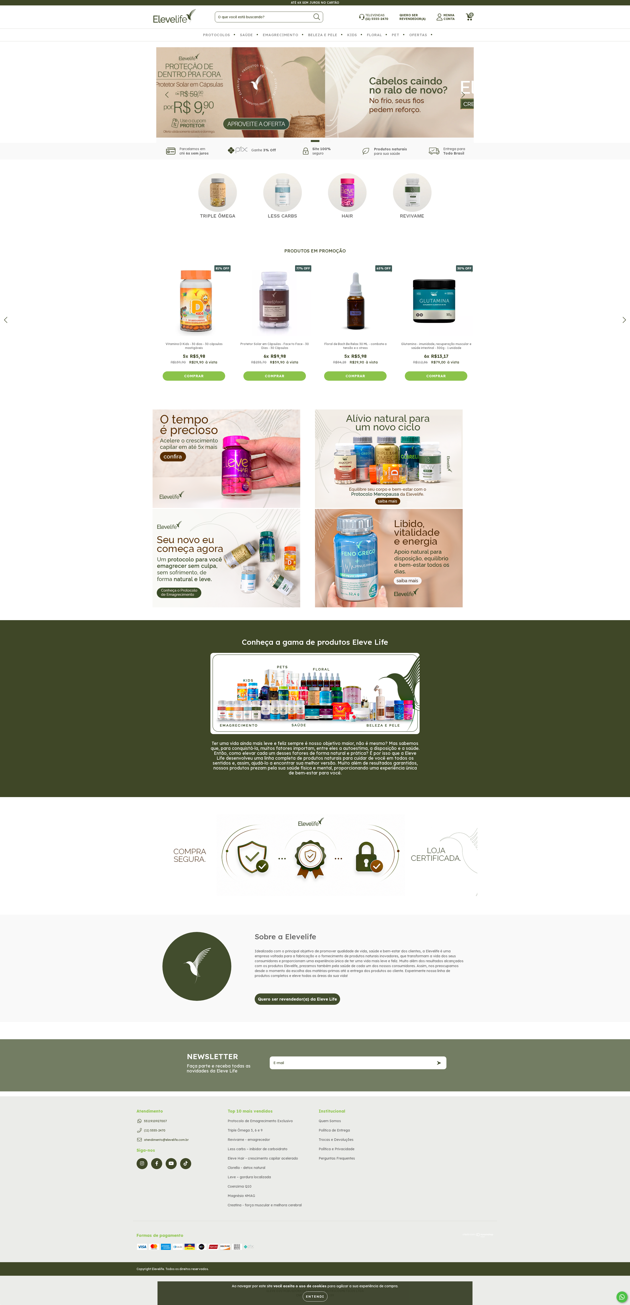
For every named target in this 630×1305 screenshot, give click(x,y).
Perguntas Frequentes (337, 1158)
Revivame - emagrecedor (249, 1139)
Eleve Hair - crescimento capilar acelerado (263, 1158)
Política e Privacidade (336, 1149)
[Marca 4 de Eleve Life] (412, 195)
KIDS (352, 35)
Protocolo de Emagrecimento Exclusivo (260, 1121)
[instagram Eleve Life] (142, 1163)
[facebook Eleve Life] (156, 1163)
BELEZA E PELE (322, 35)
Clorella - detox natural (246, 1167)
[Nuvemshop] (478, 1236)
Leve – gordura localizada (249, 1177)
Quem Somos (330, 1121)
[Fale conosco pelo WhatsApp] (622, 1297)
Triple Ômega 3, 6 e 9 (245, 1130)
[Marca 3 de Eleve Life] (347, 195)
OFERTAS (418, 35)
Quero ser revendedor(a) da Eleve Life (297, 999)
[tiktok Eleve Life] (185, 1163)
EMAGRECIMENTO (280, 35)
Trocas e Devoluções (336, 1139)
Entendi (315, 1296)
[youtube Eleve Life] (171, 1163)
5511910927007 (155, 1121)
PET (395, 35)
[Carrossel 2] (315, 93)
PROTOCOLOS (216, 35)
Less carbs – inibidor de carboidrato (257, 1149)
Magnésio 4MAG (241, 1196)
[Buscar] (316, 17)
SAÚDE (246, 35)
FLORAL (374, 35)
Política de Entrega (334, 1130)
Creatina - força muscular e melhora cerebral (265, 1205)
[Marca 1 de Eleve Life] (217, 195)
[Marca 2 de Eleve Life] (282, 195)
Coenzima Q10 (240, 1186)
